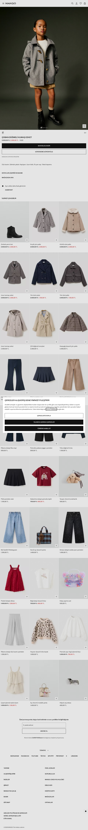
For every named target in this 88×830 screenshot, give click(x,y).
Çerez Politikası (51, 409)
